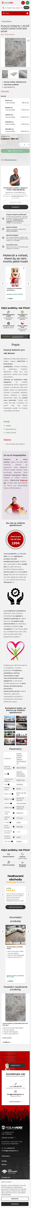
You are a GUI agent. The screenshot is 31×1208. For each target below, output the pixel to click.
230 (17, 800)
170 (23, 798)
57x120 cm (17, 943)
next (28, 931)
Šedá (18, 767)
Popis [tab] (6, 337)
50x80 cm (9, 943)
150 (20, 798)
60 (17, 793)
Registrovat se (15, 1065)
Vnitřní (18, 822)
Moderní (19, 772)
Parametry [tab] (17, 337)
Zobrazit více (15, 907)
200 (17, 795)
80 (20, 793)
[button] (15, 101)
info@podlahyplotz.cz (18, 196)
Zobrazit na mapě (7, 1137)
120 (22, 793)
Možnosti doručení (10, 160)
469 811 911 (15, 1086)
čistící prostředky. (12, 231)
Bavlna (18, 788)
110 (17, 798)
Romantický (20, 774)
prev (3, 931)
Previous (3, 283)
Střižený (19, 841)
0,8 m (13, 284)
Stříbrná (23, 767)
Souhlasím (15, 1204)
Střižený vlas (20, 780)
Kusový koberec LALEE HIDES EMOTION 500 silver (15, 1024)
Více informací (6, 1194)
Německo (19, 826)
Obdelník (19, 784)
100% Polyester (21, 803)
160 (25, 793)
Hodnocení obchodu (15, 877)
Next (28, 283)
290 (21, 800)
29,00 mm (19, 813)
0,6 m (18, 284)
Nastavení (14, 1198)
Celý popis (5, 91)
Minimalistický (21, 776)
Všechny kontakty (14, 1101)
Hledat (26, 7)
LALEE (18, 837)
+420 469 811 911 (18, 190)
